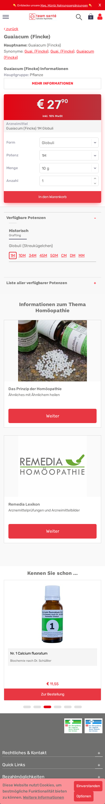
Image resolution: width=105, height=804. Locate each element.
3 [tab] (47, 707)
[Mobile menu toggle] (5, 17)
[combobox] (69, 155)
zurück (11, 29)
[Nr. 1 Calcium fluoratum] (52, 614)
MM (81, 255)
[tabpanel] (52, 640)
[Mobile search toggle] (79, 17)
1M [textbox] (44, 155)
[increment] (95, 178)
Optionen (83, 796)
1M (12, 255)
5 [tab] (68, 707)
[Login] (99, 17)
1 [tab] (27, 707)
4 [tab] (57, 707)
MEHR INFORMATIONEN (52, 83)
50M (54, 255)
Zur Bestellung (52, 694)
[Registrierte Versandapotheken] (73, 725)
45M (43, 255)
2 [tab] (37, 707)
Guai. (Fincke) (36, 51)
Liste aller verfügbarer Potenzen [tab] (36, 283)
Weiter (52, 415)
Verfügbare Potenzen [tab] (26, 217)
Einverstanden (88, 786)
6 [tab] (78, 707)
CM (64, 255)
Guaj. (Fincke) (62, 51)
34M (32, 255)
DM (72, 255)
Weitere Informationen (43, 797)
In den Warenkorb (52, 197)
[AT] (42, 16)
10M (22, 255)
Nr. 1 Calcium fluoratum (28, 653)
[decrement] (95, 183)
